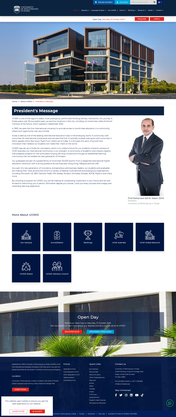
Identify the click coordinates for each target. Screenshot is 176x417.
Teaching (131, 10)
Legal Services (94, 397)
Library (91, 392)
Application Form (70, 369)
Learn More (18, 411)
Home (14, 101)
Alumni (122, 10)
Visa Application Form (71, 372)
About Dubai (93, 372)
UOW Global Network (97, 377)
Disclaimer (91, 414)
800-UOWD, (125, 381)
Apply (157, 19)
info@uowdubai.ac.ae (122, 384)
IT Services (93, 394)
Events (91, 383)
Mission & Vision (94, 375)
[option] (68, 19)
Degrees (84, 10)
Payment (92, 380)
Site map (102, 414)
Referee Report (69, 377)
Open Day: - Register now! (113, 19)
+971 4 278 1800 (137, 381)
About (75, 10)
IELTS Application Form (72, 375)
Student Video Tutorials (97, 400)
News (91, 386)
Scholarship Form (70, 380)
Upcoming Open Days (100, 332)
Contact (159, 10)
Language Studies (97, 10)
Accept (38, 411)
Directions (20, 389)
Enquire (142, 19)
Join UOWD (112, 10)
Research (141, 10)
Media (150, 10)
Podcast (92, 389)
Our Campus (93, 369)
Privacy (81, 414)
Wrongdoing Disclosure (97, 403)
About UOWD (26, 101)
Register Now (72, 332)
